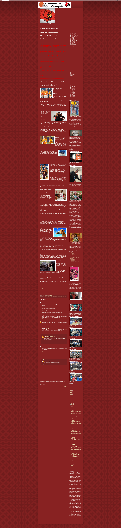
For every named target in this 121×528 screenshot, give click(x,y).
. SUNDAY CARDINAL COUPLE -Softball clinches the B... (75, 451)
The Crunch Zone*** (72, 262)
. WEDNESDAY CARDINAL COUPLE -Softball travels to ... (76, 458)
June (71, 407)
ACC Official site (72, 253)
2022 (71, 389)
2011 (71, 466)
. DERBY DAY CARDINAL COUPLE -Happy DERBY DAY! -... (75, 453)
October (72, 403)
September (72, 404)
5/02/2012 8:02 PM (52, 361)
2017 (71, 394)
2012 (71, 400)
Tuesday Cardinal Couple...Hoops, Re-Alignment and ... (76, 437)
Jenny (43, 345)
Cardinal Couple (44, 321)
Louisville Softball (55, 296)
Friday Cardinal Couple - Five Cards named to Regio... (75, 432)
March (72, 463)
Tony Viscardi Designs (73, 263)
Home (53, 386)
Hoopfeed (71, 258)
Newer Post (41, 386)
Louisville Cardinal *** (73, 259)
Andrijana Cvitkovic (44, 296)
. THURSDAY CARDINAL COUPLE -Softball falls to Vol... (75, 456)
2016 (71, 395)
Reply (42, 318)
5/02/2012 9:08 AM (50, 321)
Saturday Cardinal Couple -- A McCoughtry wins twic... (75, 418)
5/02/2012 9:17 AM (52, 336)
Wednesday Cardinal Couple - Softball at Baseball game (76, 435)
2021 (71, 390)
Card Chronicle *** (72, 254)
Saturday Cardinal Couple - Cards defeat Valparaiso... (75, 430)
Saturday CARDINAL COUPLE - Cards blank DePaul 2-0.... (76, 442)
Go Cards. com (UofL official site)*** (74, 257)
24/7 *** (71, 252)
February (72, 464)
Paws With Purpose (72, 260)
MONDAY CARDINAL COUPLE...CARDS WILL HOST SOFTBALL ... (75, 439)
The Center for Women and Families (74, 261)
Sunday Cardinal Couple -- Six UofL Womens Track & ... (75, 416)
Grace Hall (41, 288)
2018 (71, 393)
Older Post (65, 386)
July (71, 406)
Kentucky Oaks (51, 296)
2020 (71, 391)
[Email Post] (54, 295)
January (72, 465)
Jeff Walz (48, 296)
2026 (71, 384)
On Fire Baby (42, 285)
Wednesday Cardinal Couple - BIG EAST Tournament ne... (75, 446)
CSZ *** (71, 256)
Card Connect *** (72, 255)
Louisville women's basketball (60, 296)
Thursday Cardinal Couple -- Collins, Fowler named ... (75, 410)
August (72, 405)
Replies (44, 359)
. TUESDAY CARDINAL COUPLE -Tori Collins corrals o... (76, 460)
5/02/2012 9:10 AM (48, 328)
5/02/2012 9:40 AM (46, 345)
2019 (71, 392)
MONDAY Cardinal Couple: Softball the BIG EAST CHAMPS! (76, 449)
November (72, 402)
